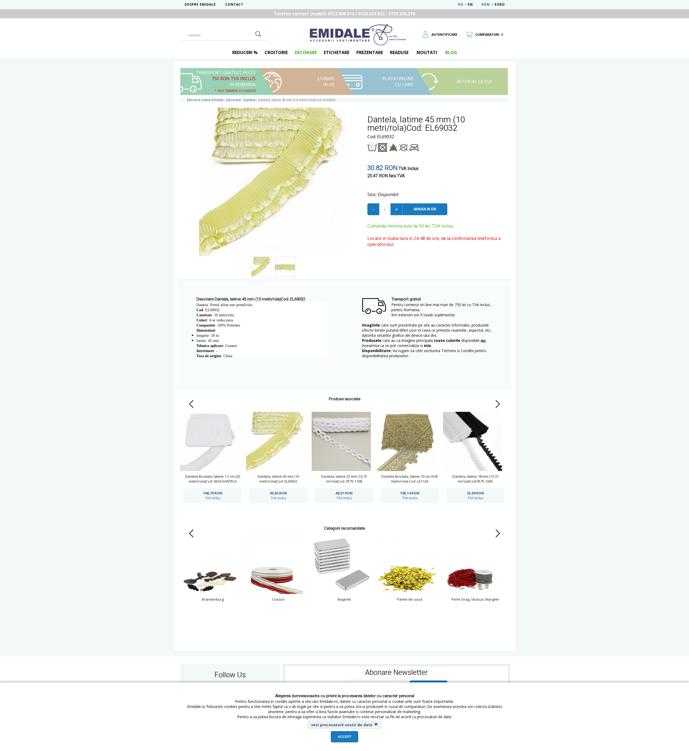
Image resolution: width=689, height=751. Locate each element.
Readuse (399, 52)
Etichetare (336, 52)
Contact (234, 4)
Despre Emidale (200, 4)
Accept (344, 737)
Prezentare (369, 52)
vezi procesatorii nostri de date (341, 724)
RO (460, 4)
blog (451, 52)
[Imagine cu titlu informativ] (261, 267)
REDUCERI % (245, 52)
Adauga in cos (425, 208)
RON (485, 4)
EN (474, 4)
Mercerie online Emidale (205, 100)
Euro (500, 4)
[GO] (258, 33)
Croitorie (276, 52)
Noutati (427, 52)
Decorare (306, 52)
